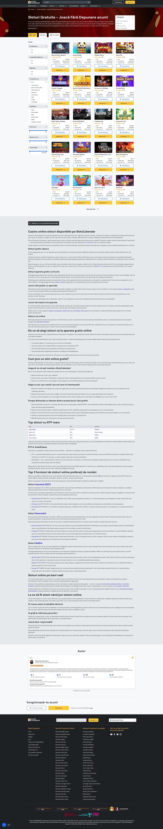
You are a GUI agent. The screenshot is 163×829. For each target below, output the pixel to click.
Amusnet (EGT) (43, 484)
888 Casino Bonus (88, 737)
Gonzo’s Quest (36, 557)
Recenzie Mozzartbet (61, 786)
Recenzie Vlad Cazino (61, 752)
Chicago (34, 531)
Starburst (34, 563)
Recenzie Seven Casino (62, 799)
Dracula (34, 568)
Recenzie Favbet (60, 773)
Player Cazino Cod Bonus (90, 791)
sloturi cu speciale (124, 289)
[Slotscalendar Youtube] (111, 734)
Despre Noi (31, 734)
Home (29, 731)
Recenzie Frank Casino (62, 765)
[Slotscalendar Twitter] (118, 734)
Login (91, 708)
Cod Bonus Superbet (88, 734)
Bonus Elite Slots (87, 786)
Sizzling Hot (35, 536)
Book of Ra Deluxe (37, 525)
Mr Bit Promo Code (88, 763)
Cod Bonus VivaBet (88, 739)
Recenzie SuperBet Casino (63, 734)
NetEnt (96, 435)
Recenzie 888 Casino (61, 737)
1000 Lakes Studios (36, 87)
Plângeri (30, 737)
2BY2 (32, 97)
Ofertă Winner (87, 770)
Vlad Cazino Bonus (88, 752)
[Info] (4, 825)
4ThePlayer (34, 102)
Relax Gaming (99, 432)
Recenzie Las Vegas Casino (63, 783)
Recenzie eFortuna (61, 744)
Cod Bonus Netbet (88, 747)
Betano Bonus (86, 794)
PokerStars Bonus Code (89, 796)
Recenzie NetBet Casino (62, 747)
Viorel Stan (90, 242)
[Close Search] (89, 2)
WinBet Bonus (87, 757)
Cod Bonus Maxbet (88, 731)
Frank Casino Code (88, 768)
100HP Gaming (35, 90)
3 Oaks (33, 99)
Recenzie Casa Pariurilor (62, 755)
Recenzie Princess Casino (62, 791)
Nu (32, 52)
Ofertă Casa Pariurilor (89, 755)
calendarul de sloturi (42, 322)
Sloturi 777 (119, 23)
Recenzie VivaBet (60, 739)
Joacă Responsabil (33, 744)
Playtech (97, 429)
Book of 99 (32, 432)
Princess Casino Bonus (89, 799)
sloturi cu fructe (60, 282)
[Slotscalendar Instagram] (121, 734)
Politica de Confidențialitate (35, 742)
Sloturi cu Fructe (121, 25)
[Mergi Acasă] (34, 2)
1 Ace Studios (35, 85)
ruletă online (66, 311)
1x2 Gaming (34, 95)
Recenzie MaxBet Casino (62, 731)
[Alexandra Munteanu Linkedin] (132, 657)
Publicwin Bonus (87, 760)
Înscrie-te (58, 708)
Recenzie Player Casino (62, 796)
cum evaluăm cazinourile (121, 586)
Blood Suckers (33, 437)
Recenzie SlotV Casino (62, 763)
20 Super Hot (36, 504)
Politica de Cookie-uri (34, 747)
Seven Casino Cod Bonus (90, 781)
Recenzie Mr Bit (60, 760)
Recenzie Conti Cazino (62, 770)
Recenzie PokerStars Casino (63, 789)
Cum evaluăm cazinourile (35, 752)
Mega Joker (32, 435)
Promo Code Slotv (88, 765)
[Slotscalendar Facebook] (114, 734)
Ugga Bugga (32, 429)
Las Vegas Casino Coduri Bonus (91, 783)
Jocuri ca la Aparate (122, 21)
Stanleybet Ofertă (88, 778)
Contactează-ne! (33, 750)
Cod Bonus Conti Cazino (89, 773)
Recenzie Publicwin (61, 757)
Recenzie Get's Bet (61, 742)
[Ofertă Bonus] (60, 66)
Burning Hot (35, 507)
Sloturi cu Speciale (121, 28)
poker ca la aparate (56, 311)
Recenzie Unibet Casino (62, 750)
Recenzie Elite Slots (61, 794)
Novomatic (40, 513)
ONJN (99, 476)
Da (32, 50)
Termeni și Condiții (33, 755)
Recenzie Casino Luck (61, 781)
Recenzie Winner (60, 768)
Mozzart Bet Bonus (88, 789)
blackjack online (80, 311)
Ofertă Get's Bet (87, 742)
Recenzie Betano (60, 778)
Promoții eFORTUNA (88, 744)
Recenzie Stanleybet (61, 776)
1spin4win (34, 92)
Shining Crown (36, 498)
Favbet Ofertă (87, 776)
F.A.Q (29, 739)
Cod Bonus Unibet (88, 750)
